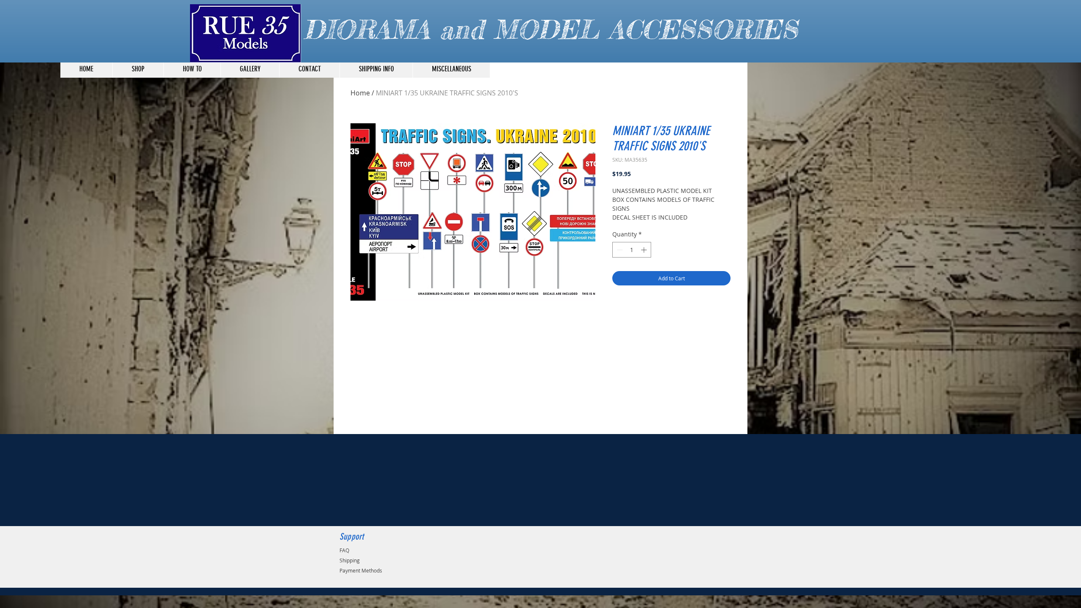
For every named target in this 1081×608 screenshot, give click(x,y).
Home (360, 93)
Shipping (350, 560)
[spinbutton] (631, 249)
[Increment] (644, 249)
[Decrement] (619, 249)
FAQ (344, 550)
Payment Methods (361, 570)
